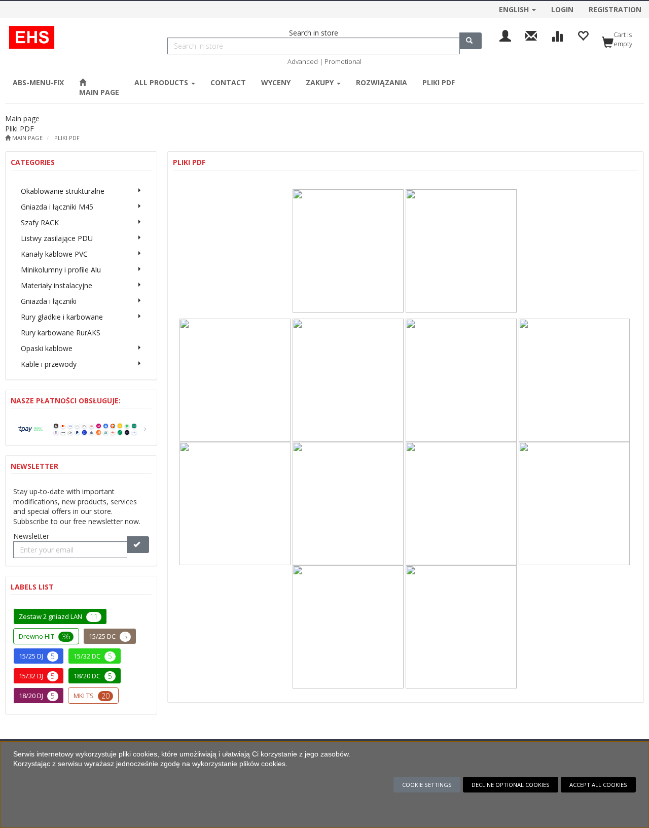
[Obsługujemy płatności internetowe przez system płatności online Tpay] (81, 428)
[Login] (505, 35)
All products (162, 82)
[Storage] (582, 35)
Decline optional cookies (511, 784)
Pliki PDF (67, 138)
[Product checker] (557, 35)
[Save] (138, 544)
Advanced (302, 61)
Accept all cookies (598, 784)
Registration (615, 9)
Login (562, 9)
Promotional (343, 61)
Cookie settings (427, 784)
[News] (531, 35)
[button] (517, 8)
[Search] (470, 40)
